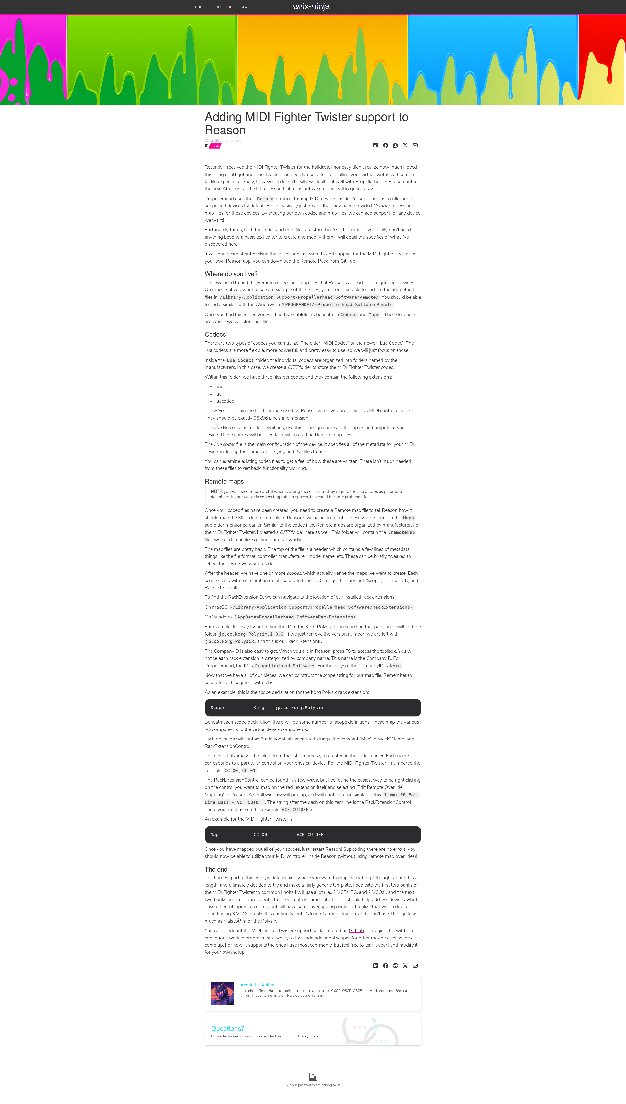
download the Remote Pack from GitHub (312, 261)
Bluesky (302, 1036)
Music (215, 146)
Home (200, 7)
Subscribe (223, 7)
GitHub (356, 930)
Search (247, 7)
